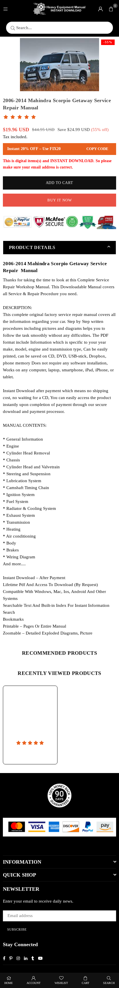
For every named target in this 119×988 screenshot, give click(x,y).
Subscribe (17, 929)
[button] (111, 8)
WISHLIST (61, 983)
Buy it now (59, 200)
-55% (107, 42)
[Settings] (100, 8)
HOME (8, 983)
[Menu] (5, 8)
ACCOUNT (33, 983)
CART (85, 983)
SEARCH (109, 983)
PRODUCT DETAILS (32, 247)
